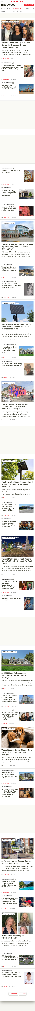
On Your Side (27, 8)
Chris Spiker (5, 95)
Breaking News (5, 8)
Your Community (8, 21)
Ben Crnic (5, 986)
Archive (22, 994)
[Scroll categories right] (33, 8)
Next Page (13, 994)
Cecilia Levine (6, 58)
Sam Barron (5, 377)
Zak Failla (5, 723)
